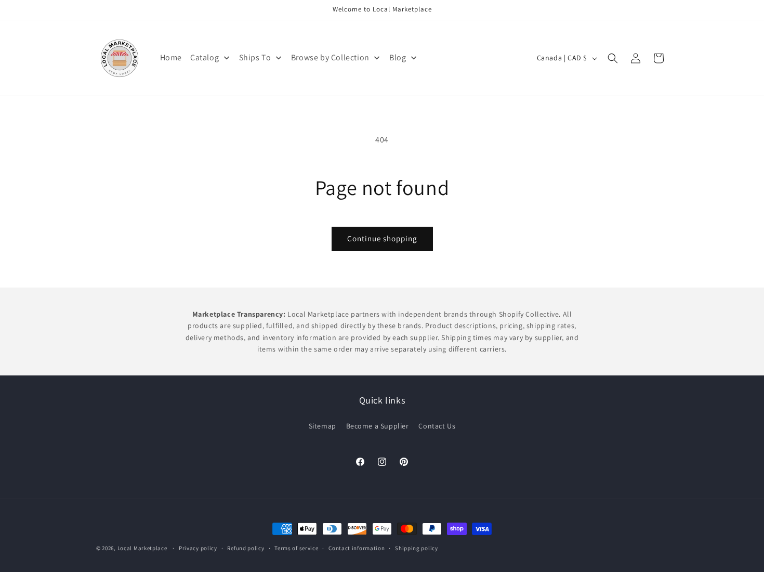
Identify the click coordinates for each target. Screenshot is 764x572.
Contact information (356, 548)
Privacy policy (198, 548)
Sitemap (322, 426)
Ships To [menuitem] (255, 57)
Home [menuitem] (171, 57)
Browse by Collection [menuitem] (330, 57)
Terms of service (296, 548)
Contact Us (436, 426)
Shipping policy (416, 548)
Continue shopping (382, 238)
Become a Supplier (377, 426)
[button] (612, 58)
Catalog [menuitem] (204, 57)
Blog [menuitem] (397, 57)
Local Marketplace (142, 548)
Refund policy (245, 548)
